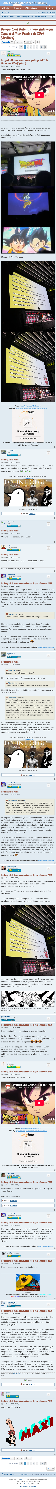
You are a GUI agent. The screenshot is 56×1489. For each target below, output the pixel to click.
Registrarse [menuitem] (32, 8)
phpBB (22, 1479)
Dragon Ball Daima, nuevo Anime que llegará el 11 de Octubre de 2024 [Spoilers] (27, 33)
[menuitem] (7, 12)
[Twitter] (46, 8)
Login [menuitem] (18, 8)
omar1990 (10, 1173)
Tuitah (25, 478)
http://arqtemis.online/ (46, 647)
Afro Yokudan (11, 1302)
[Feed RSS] (49, 8)
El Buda (9, 546)
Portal (6, 8)
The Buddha (12, 614)
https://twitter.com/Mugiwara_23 (31, 406)
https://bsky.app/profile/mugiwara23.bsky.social (31, 408)
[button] (21, 47)
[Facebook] (52, 8)
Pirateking (27, 1484)
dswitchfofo (11, 451)
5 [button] (36, 47)
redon (9, 51)
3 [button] (30, 47)
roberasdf (10, 522)
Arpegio (9, 1252)
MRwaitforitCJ (5, 1016)
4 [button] (33, 47)
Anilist (30, 478)
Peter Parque (11, 866)
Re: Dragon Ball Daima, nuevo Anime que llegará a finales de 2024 (26, 583)
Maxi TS (8, 1392)
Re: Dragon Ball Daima (9, 459)
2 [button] (27, 47)
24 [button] (42, 47)
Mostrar (32, 514)
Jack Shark (11, 574)
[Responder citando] (48, 53)
